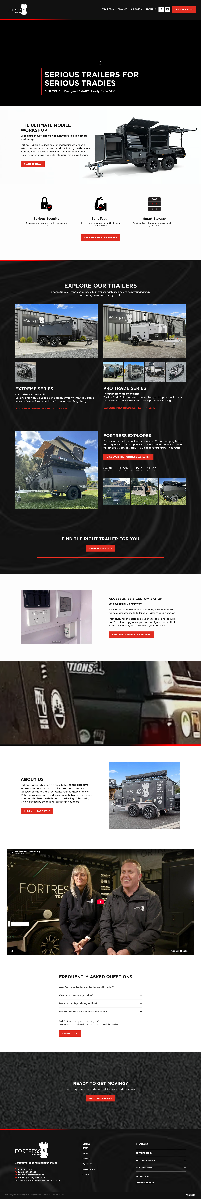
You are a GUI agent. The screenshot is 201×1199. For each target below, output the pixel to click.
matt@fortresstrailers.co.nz (31, 1175)
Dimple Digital (22, 1195)
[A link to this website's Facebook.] (161, 9)
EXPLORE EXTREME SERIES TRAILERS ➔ (41, 408)
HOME (85, 1148)
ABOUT (85, 1153)
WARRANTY (87, 1164)
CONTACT (86, 1174)
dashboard (60, 1195)
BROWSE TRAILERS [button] (100, 1098)
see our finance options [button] (100, 237)
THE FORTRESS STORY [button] (37, 810)
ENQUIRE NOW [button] (32, 164)
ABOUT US (151, 9)
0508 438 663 (29, 1172)
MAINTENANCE (88, 1169)
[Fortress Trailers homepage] (24, 9)
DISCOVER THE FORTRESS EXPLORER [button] (128, 456)
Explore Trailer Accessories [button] (131, 634)
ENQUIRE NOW (184, 9)
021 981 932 (28, 1169)
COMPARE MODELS (145, 1182)
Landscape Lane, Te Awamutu (32, 1177)
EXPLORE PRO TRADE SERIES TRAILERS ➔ (130, 408)
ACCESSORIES (142, 1176)
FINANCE (122, 9)
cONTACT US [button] (70, 1033)
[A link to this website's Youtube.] (167, 9)
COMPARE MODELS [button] (100, 548)
